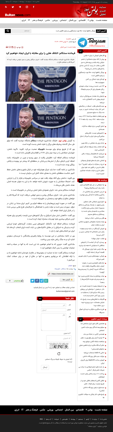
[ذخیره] (12, 47)
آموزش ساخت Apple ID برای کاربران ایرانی (92, 361)
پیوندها (22, 1)
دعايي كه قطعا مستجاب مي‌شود (94, 352)
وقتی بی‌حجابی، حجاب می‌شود (94, 218)
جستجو (80, 419)
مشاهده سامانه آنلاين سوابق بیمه (93, 341)
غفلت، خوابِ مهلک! (97, 238)
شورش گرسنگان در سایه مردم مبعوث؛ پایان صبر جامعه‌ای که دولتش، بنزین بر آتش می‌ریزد (91, 231)
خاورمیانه (57, 269)
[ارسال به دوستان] (10, 47)
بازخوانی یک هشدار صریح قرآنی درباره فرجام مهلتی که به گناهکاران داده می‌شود (92, 99)
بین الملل (63, 47)
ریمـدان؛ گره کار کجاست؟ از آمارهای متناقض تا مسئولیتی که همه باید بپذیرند (91, 244)
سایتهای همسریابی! (98, 349)
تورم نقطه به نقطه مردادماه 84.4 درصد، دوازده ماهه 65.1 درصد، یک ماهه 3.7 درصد (91, 119)
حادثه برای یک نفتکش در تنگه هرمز (92, 143)
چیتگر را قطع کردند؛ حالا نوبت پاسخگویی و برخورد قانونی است (91, 74)
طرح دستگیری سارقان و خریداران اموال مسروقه (91, 311)
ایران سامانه (92, 426)
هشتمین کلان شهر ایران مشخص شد (92, 323)
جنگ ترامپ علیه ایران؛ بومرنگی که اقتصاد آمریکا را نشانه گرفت (93, 251)
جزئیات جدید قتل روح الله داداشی (93, 356)
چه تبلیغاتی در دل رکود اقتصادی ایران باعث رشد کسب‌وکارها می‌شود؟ (92, 186)
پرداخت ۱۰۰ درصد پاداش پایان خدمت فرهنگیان (92, 375)
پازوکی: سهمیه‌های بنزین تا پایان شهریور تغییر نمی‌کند (91, 257)
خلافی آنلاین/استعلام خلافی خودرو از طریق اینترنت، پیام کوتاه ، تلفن (92, 382)
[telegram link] (42, 281)
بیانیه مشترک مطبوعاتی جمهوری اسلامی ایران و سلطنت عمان (91, 223)
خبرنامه (15, 1)
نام (70, 305)
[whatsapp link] (46, 281)
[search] (8, 31)
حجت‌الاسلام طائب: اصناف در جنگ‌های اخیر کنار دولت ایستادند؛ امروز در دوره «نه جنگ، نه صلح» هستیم (91, 109)
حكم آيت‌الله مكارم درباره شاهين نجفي (91, 345)
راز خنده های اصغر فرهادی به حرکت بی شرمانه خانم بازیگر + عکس (91, 368)
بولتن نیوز (63, 140)
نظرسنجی (65, 419)
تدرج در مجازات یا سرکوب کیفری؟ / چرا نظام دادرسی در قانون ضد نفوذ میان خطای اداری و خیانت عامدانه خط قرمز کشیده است (91, 169)
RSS (41, 419)
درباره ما (28, 1)
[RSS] (7, 7)
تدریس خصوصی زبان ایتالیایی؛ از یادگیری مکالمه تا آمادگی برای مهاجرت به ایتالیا (92, 194)
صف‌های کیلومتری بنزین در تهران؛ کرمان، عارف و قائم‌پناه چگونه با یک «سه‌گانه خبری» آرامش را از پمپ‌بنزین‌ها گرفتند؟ (91, 268)
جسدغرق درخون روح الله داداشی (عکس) (93, 389)
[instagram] (27, 7)
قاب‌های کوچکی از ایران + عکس (94, 55)
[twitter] (13, 7)
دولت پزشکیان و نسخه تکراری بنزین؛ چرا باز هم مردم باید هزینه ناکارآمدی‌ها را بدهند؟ (91, 279)
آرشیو (87, 419)
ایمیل (69, 309)
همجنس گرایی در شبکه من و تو (94, 334)
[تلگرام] (92, 42)
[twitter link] (32, 281)
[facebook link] (37, 281)
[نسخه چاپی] (7, 47)
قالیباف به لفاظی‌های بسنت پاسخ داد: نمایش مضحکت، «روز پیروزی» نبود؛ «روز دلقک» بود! (92, 302)
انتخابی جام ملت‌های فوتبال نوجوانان (92, 160)
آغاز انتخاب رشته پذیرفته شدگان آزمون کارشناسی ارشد (92, 148)
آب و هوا (8, 1)
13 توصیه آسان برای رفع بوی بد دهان (92, 338)
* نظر (70, 315)
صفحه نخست (101, 20)
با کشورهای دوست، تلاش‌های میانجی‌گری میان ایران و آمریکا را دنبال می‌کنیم (92, 136)
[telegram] (20, 7)
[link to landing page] (94, 11)
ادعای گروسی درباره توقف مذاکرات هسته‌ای (93, 128)
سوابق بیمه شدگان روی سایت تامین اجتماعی (92, 329)
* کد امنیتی (67, 333)
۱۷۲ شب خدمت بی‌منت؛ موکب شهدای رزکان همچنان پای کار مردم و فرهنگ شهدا (91, 89)
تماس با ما (36, 1)
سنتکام (63, 269)
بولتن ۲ (91, 20)
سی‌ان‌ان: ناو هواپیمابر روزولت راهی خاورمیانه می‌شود (93, 155)
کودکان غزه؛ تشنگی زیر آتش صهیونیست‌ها (95, 81)
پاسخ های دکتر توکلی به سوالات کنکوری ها (91, 396)
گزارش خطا (66, 279)
